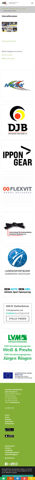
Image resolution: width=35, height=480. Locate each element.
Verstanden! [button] (17, 477)
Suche (7, 417)
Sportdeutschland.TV (9, 41)
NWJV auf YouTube (8, 58)
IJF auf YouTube (7, 55)
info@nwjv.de (14, 402)
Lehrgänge (8, 450)
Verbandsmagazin (11, 454)
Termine (8, 448)
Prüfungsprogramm (12, 452)
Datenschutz (9, 424)
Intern (7, 415)
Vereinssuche (9, 446)
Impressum (9, 421)
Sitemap (8, 419)
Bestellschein (9, 458)
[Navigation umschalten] (32, 3)
